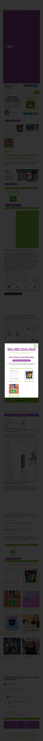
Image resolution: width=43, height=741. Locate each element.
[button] (35, 346)
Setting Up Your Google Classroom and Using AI (13, 396)
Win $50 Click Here (21, 349)
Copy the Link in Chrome (29, 381)
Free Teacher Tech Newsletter (21, 357)
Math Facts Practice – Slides (13, 381)
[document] (21, 370)
